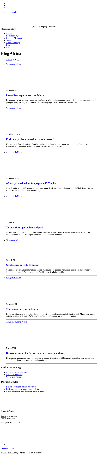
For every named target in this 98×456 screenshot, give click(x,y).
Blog (8, 45)
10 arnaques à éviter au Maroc (22, 309)
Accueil (9, 33)
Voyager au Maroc (13, 64)
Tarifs (8, 40)
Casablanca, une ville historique (22, 265)
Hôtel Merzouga (12, 36)
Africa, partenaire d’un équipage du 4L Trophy (31, 183)
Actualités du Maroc (14, 152)
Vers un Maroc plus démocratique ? (24, 227)
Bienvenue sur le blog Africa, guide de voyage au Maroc (35, 353)
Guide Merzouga (13, 43)
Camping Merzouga (14, 38)
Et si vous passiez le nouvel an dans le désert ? (30, 139)
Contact (9, 47)
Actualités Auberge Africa (16, 322)
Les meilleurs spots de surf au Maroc (25, 95)
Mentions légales (8, 448)
